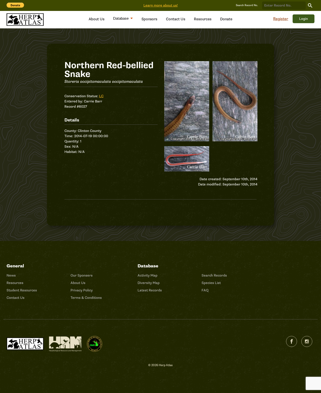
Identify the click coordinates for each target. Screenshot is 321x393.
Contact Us (175, 19)
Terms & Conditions (86, 298)
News (11, 275)
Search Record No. (247, 5)
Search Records (214, 275)
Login (303, 19)
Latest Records (150, 290)
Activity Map (147, 275)
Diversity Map (149, 283)
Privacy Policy (82, 290)
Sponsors (149, 19)
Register (280, 18)
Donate (226, 19)
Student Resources (22, 290)
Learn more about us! (160, 5)
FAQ (205, 290)
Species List (211, 283)
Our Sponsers (82, 275)
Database (121, 18)
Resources (202, 19)
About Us (96, 19)
